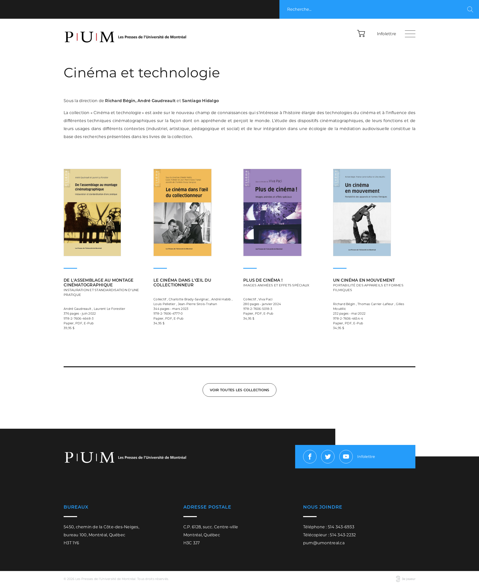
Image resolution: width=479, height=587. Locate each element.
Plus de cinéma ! (276, 282)
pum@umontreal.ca (324, 543)
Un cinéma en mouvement (368, 285)
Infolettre (386, 33)
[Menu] (410, 33)
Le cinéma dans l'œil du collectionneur (182, 282)
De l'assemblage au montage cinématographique (101, 287)
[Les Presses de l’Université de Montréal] (126, 33)
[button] (361, 33)
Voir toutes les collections (239, 390)
